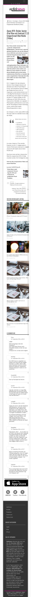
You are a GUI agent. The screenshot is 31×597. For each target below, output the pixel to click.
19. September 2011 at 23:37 (17, 449)
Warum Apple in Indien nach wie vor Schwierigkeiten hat (16, 301)
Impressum (9, 514)
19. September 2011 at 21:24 (17, 429)
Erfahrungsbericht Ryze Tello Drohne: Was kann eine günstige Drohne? (17, 278)
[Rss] (11, 4)
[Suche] (24, 1)
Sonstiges (15, 21)
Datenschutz (9, 517)
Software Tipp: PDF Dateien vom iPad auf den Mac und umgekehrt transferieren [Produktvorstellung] (19, 190)
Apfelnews (9, 507)
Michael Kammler (18, 40)
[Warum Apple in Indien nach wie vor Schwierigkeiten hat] (18, 291)
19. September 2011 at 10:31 (17, 358)
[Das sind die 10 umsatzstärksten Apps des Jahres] (18, 314)
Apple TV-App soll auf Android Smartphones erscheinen (18, 235)
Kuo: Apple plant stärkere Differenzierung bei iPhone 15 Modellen (17, 255)
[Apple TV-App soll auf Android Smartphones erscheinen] (18, 226)
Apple (7, 527)
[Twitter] (17, 4)
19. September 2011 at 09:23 (17, 339)
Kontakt (8, 509)
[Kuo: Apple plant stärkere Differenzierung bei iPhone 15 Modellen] (18, 246)
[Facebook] (15, 4)
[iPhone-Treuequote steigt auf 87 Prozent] (18, 208)
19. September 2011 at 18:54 (17, 403)
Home (10, 21)
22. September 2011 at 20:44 (17, 466)
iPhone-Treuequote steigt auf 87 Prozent (17, 216)
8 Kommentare (24, 42)
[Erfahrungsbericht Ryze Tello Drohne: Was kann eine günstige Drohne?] (18, 268)
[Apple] (19, 4)
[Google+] (13, 4)
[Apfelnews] (17, 9)
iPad (7, 529)
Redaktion (9, 512)
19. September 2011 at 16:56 (17, 387)
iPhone (8, 532)
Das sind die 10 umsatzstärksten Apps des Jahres (17, 324)
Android (11, 43)
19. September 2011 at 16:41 (17, 377)
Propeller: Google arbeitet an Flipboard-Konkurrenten (17, 183)
